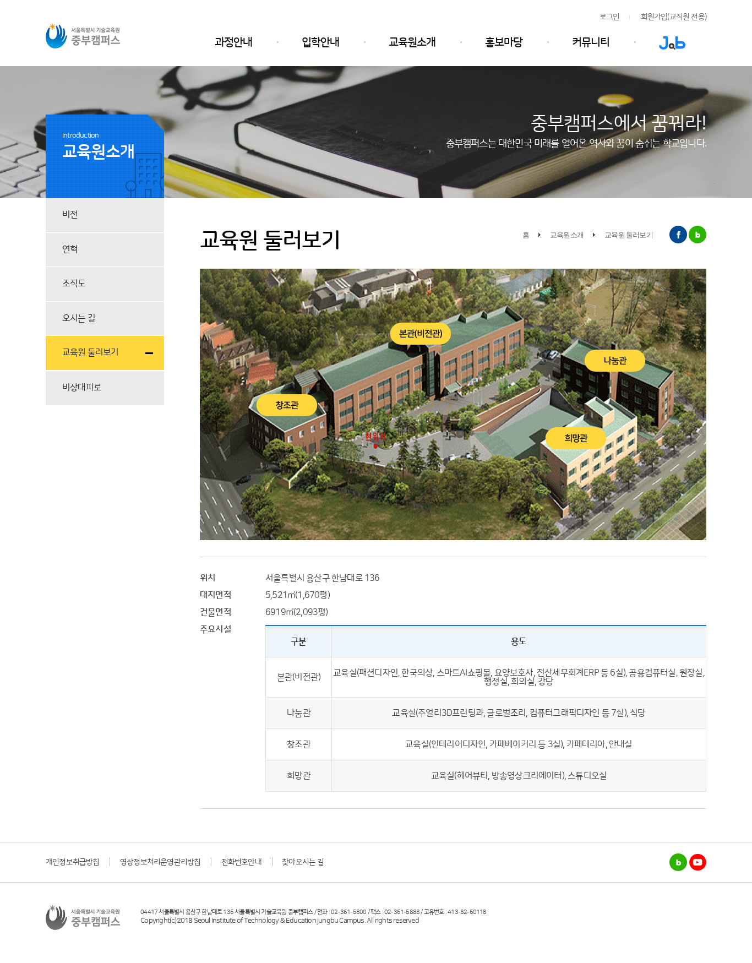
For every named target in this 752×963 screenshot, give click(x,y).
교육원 (90, 352)
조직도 (74, 284)
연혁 (70, 249)
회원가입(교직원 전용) (673, 17)
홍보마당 (503, 42)
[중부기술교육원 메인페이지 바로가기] (83, 35)
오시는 (78, 318)
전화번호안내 (241, 862)
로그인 (610, 17)
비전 (70, 215)
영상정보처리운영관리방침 (160, 862)
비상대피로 (81, 388)
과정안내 (233, 42)
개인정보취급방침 (73, 862)
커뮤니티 (590, 42)
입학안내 (320, 42)
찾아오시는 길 (303, 862)
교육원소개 (412, 42)
